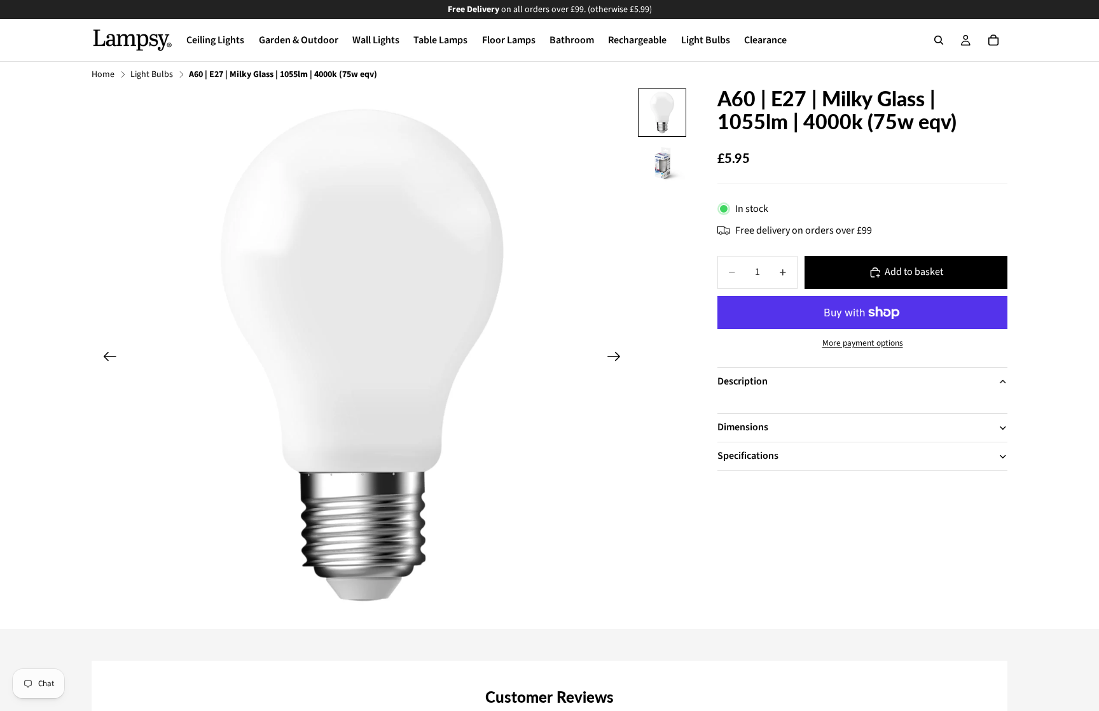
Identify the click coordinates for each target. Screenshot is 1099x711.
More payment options (862, 343)
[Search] (939, 40)
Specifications (747, 456)
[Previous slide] (106, 358)
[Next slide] (618, 358)
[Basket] (993, 40)
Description (742, 381)
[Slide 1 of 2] (662, 113)
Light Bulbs (151, 75)
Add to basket (914, 272)
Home (103, 75)
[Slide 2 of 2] (662, 164)
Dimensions (742, 427)
